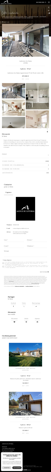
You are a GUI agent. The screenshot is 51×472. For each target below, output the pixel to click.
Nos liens (31, 466)
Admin (27, 466)
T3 (2, 17)
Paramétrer (6, 467)
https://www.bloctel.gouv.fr (35, 283)
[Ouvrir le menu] (49, 2)
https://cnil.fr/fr (11, 281)
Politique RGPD (36, 466)
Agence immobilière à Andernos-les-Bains (12, 16)
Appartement (43, 16)
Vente (25, 16)
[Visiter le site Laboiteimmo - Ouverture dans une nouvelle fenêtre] (25, 469)
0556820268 (16, 224)
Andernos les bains (33, 16)
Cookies (41, 466)
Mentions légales (23, 466)
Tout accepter (16, 467)
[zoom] (13, 98)
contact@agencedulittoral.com (21, 228)
